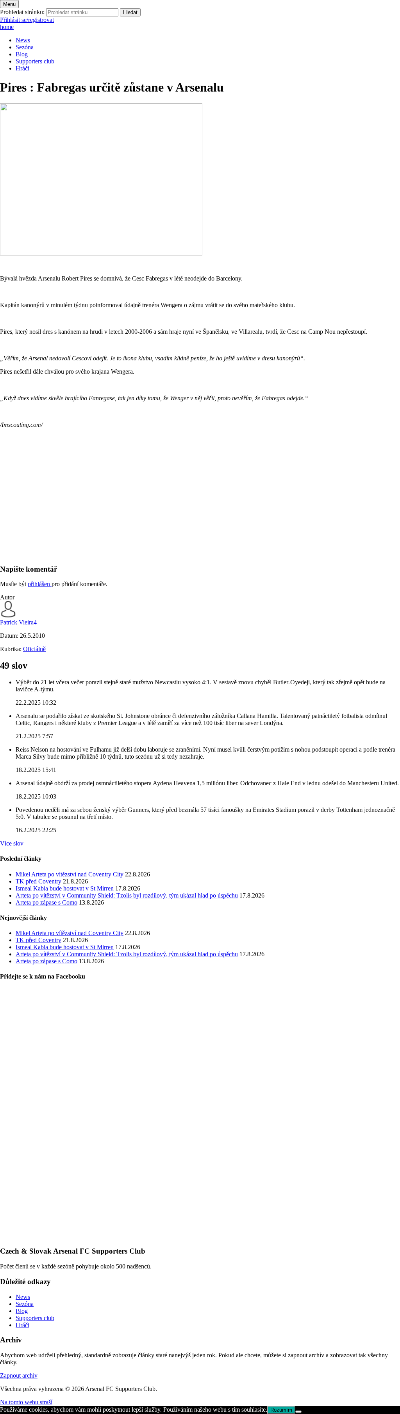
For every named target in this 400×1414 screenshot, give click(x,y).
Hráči (22, 68)
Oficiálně (34, 649)
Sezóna (25, 47)
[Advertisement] (200, 503)
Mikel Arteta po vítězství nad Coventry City (69, 874)
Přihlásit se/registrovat (27, 19)
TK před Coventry (38, 881)
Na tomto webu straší (26, 1402)
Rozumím (281, 1410)
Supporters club (35, 61)
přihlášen (40, 584)
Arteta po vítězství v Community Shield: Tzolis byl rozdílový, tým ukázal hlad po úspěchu (127, 895)
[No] (298, 1411)
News (23, 40)
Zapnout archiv (19, 1375)
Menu (9, 4)
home (7, 26)
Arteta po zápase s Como (46, 902)
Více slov (11, 843)
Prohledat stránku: (22, 12)
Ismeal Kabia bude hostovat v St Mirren (65, 888)
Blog (22, 54)
